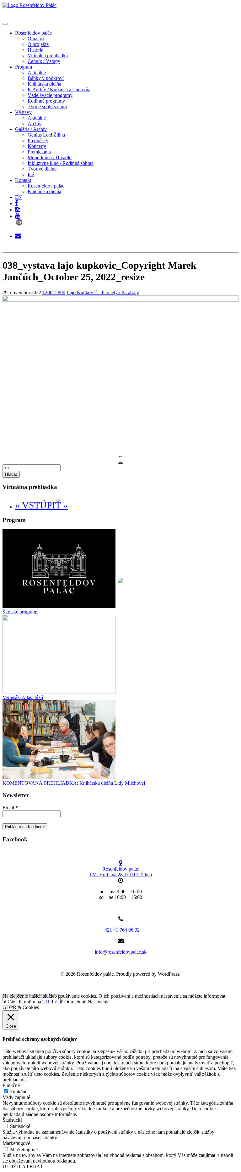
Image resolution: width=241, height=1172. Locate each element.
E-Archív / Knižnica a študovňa (59, 89)
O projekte (38, 44)
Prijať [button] (57, 1001)
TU (45, 1001)
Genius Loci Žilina (46, 134)
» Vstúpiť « (41, 505)
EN (18, 197)
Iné (31, 174)
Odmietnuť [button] (75, 1001)
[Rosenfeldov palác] (29, 5)
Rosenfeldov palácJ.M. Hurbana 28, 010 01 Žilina (120, 871)
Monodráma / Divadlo (50, 157)
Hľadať (11, 474)
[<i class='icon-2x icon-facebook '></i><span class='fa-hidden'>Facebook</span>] (16, 202)
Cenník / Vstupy (44, 61)
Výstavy (23, 112)
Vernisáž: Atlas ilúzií (23, 697)
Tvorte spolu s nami (47, 106)
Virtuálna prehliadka (48, 55)
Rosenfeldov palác (33, 33)
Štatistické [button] (13, 1120)
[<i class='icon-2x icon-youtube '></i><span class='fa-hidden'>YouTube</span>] (17, 216)
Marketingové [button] (16, 1143)
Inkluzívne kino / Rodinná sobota (61, 163)
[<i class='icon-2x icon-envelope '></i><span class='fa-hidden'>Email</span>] (18, 234)
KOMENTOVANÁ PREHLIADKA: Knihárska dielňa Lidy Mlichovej (74, 783)
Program (23, 67)
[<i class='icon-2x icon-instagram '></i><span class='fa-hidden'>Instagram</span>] (17, 208)
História (35, 50)
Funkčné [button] (11, 1085)
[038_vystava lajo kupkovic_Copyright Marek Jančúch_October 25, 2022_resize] (120, 300)
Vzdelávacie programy (50, 95)
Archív (34, 123)
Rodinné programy (46, 101)
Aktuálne (37, 72)
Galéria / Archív (31, 129)
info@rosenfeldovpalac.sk (121, 952)
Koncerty (37, 146)
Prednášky (38, 140)
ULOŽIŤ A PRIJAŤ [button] (23, 1166)
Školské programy (21, 611)
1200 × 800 (53, 292)
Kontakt (23, 180)
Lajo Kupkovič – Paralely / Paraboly (103, 292)
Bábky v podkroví (46, 78)
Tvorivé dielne (42, 168)
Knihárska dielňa (44, 84)
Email (10, 807)
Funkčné (18, 1091)
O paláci (36, 38)
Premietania (39, 151)
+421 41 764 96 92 (121, 930)
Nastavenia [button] (99, 1001)
